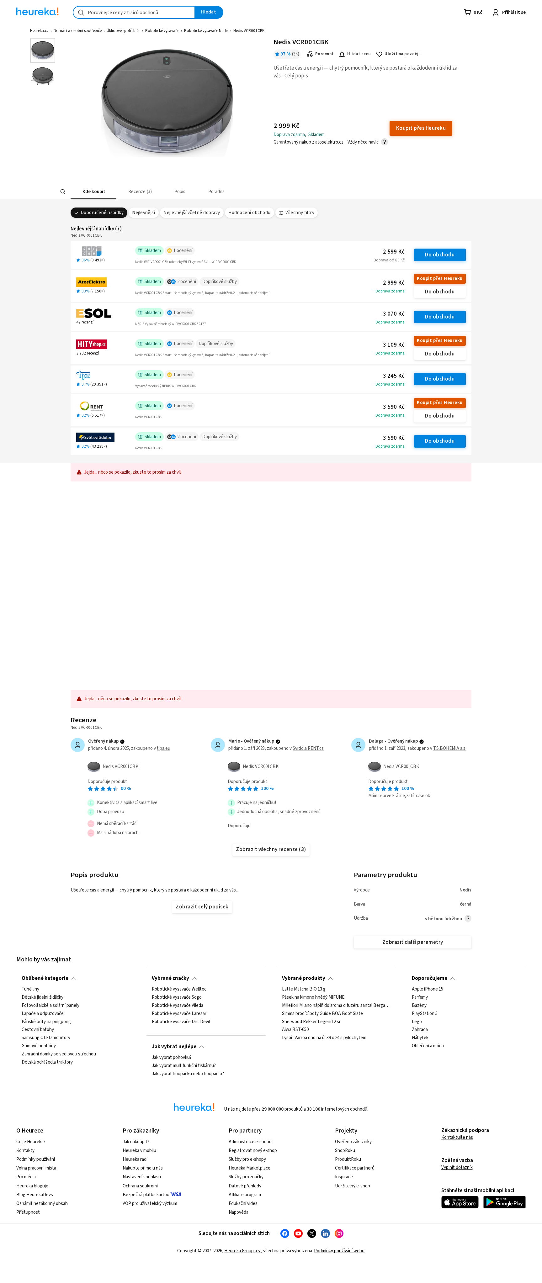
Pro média (26, 1177)
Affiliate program (245, 1194)
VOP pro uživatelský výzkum (150, 1203)
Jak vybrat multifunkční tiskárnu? (184, 1066)
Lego (417, 1022)
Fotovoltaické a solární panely (50, 1005)
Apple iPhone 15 (427, 989)
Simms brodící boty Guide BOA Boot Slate (322, 1014)
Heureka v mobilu (139, 1150)
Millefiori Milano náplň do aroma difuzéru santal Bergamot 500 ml (336, 1005)
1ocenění (182, 250)
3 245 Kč (394, 376)
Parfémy (420, 997)
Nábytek (420, 1038)
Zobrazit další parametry (412, 942)
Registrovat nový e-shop (253, 1150)
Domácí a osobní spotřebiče (78, 31)
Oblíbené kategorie (45, 978)
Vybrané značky (170, 978)
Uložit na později (402, 54)
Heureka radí (135, 1159)
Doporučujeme (429, 978)
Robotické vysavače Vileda (177, 1005)
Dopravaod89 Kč (389, 260)
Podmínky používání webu (339, 1251)
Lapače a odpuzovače (43, 1014)
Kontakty (25, 1150)
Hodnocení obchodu (249, 212)
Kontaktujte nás (457, 1137)
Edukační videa (243, 1203)
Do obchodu (439, 255)
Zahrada (420, 1030)
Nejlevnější (143, 212)
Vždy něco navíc (363, 142)
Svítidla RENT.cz (308, 748)
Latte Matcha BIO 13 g (304, 989)
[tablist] (236, 191)
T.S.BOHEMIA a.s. (449, 748)
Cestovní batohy (38, 1030)
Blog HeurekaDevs (34, 1194)
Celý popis (296, 76)
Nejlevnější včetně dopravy (191, 212)
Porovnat (324, 54)
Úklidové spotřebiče (123, 31)
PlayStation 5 (425, 1014)
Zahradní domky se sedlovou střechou (59, 1054)
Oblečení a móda (428, 1046)
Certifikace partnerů (355, 1168)
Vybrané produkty (303, 978)
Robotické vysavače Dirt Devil (181, 1022)
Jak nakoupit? (136, 1141)
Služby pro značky (246, 1177)
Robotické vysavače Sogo (177, 997)
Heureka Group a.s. (242, 1251)
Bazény (419, 1005)
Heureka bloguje (32, 1186)
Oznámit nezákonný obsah (42, 1203)
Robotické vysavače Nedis (206, 31)
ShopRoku (345, 1150)
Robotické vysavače (162, 31)
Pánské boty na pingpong (46, 1022)
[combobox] (134, 12)
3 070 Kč (394, 314)
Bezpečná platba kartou (146, 1194)
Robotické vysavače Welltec (179, 989)
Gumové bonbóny (39, 1046)
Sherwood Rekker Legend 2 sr (311, 1022)
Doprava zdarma (390, 291)
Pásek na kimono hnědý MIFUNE (313, 997)
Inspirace (344, 1177)
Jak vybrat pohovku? (172, 1057)
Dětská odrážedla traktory (47, 1062)
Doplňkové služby (219, 281)
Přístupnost (28, 1212)
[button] (93, 191)
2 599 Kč (394, 252)
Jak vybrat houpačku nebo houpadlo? (188, 1074)
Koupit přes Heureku (439, 278)
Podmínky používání (35, 1159)
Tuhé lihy (30, 989)
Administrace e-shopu (250, 1141)
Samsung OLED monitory (46, 1038)
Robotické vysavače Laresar (179, 1014)
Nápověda (238, 1212)
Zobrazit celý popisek (202, 907)
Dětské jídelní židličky (42, 997)
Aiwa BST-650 (295, 1030)
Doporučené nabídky (102, 212)
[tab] (93, 191)
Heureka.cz (39, 31)
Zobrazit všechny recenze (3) (271, 849)
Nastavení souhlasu (142, 1177)
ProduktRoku (348, 1159)
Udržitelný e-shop (352, 1186)
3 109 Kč (394, 345)
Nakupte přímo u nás (143, 1168)
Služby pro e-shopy (247, 1159)
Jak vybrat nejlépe (174, 1046)
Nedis (465, 890)
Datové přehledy (245, 1186)
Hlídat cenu (359, 54)
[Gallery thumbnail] (42, 50)
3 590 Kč (394, 407)
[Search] (63, 192)
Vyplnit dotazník (457, 1167)
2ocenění (186, 281)
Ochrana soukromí (140, 1186)
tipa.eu (163, 748)
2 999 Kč (394, 283)
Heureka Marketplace (249, 1168)
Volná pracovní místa (36, 1168)
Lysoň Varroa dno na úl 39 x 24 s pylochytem (324, 1038)
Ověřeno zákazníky (353, 1141)
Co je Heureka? (30, 1141)
